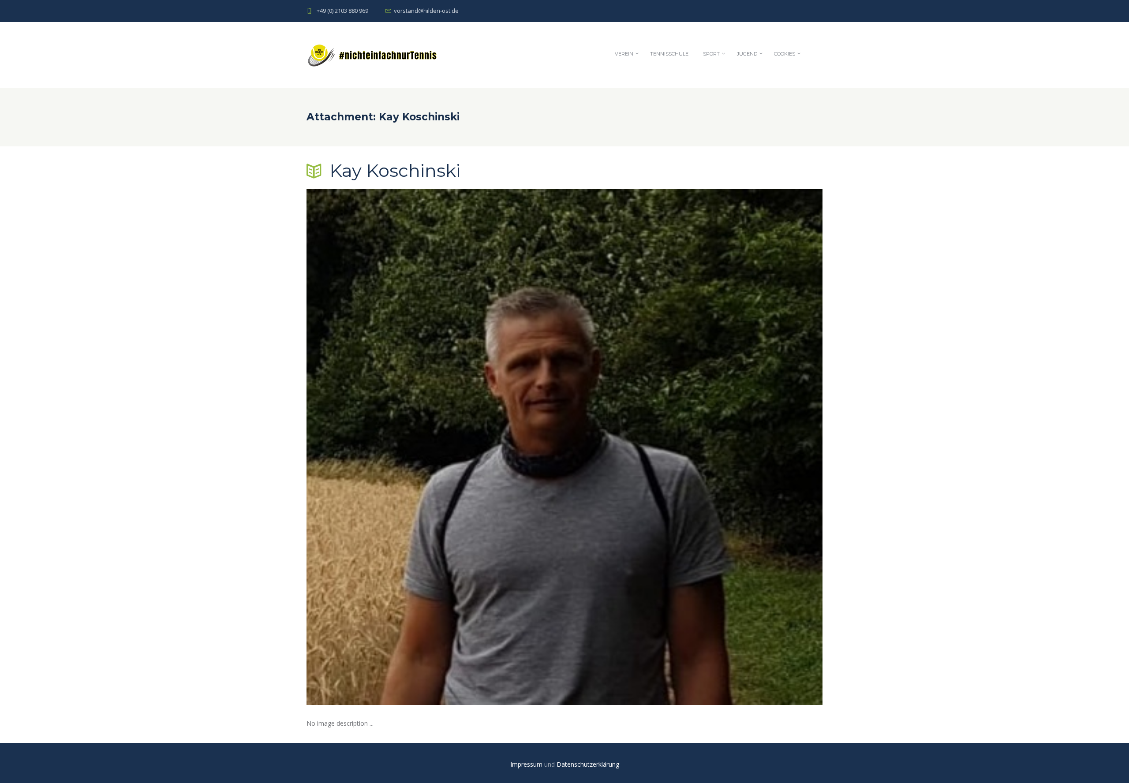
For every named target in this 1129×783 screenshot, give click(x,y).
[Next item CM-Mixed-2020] (693, 447)
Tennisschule (669, 54)
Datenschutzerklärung (588, 764)
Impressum (527, 764)
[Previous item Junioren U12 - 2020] (435, 447)
